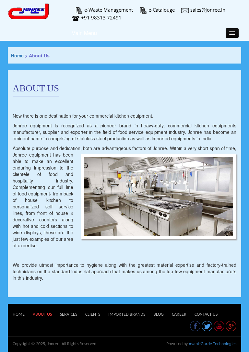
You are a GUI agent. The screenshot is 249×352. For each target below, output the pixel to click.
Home (17, 55)
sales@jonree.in (207, 9)
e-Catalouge (161, 9)
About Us (42, 314)
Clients (92, 314)
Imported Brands (126, 314)
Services (68, 314)
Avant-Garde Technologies (212, 344)
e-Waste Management (108, 9)
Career (179, 314)
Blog (158, 314)
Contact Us (206, 314)
